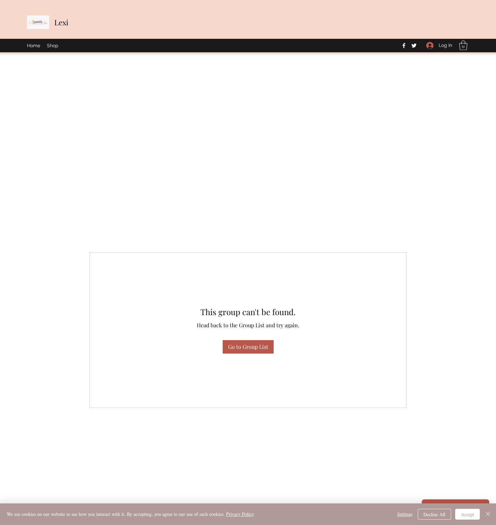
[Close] (488, 514)
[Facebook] (404, 45)
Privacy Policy (240, 514)
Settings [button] (404, 514)
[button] (463, 45)
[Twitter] (414, 45)
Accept (467, 514)
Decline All (434, 514)
